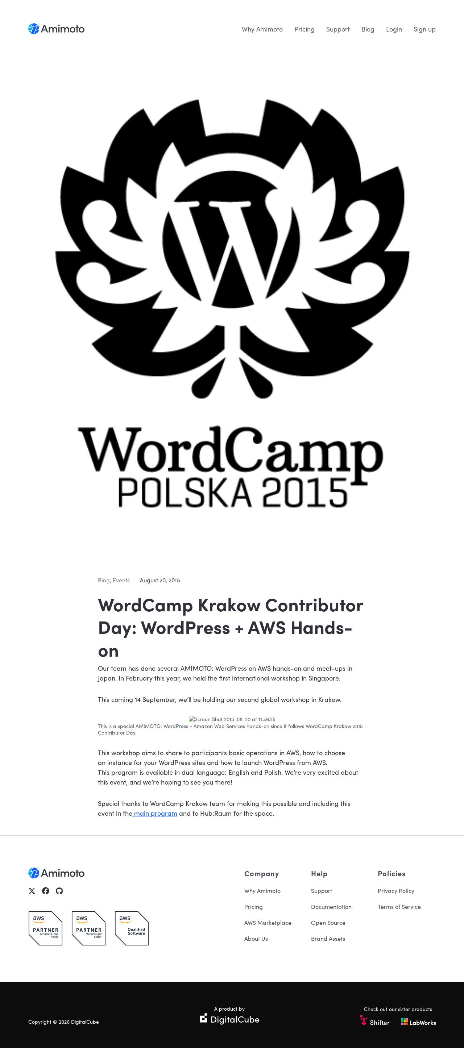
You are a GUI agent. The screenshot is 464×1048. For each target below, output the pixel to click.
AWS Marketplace (267, 922)
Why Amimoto (262, 28)
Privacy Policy (396, 890)
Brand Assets (328, 938)
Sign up (425, 28)
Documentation (331, 906)
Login (394, 28)
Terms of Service (399, 906)
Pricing (304, 28)
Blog (367, 28)
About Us (256, 938)
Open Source (328, 922)
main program (154, 813)
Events (121, 580)
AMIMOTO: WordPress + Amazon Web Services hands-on (202, 725)
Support (338, 28)
